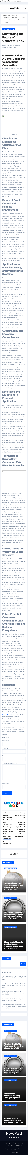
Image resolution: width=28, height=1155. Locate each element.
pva (15, 47)
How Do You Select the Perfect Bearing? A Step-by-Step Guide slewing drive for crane (14, 916)
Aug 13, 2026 (13, 919)
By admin (5, 45)
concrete (5, 47)
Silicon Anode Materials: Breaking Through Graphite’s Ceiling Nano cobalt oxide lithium (13, 945)
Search (6, 958)
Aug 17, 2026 (13, 889)
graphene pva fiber (8, 714)
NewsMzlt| (14, 8)
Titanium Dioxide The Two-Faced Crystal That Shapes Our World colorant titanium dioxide (14, 886)
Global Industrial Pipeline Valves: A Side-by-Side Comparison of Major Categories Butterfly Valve (14, 1006)
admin (15, 854)
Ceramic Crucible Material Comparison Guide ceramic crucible (13, 999)
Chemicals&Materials (8, 29)
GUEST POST (15, 1152)
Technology (21, 1149)
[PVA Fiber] (14, 124)
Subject (4, 756)
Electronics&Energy (11, 1149)
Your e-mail (5, 748)
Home (8, 1146)
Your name (5, 741)
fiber (11, 47)
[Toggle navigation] (2, 8)
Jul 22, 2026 (13, 948)
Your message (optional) (9, 763)
